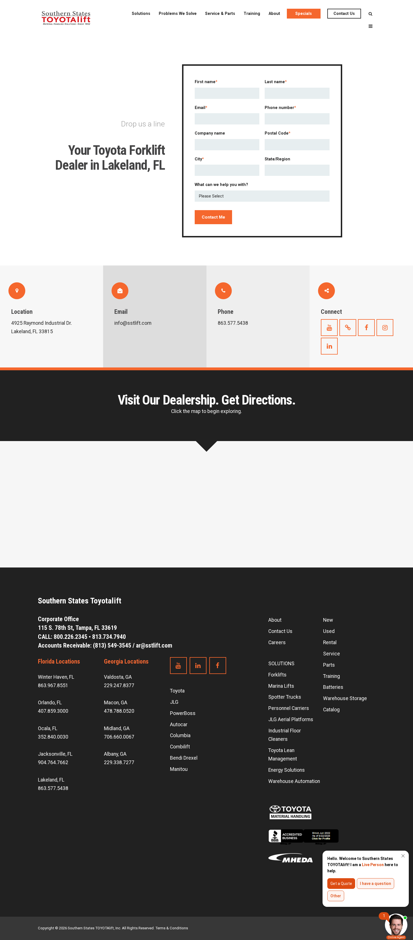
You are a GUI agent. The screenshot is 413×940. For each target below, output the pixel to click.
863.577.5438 (53, 788)
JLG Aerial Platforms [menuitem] (290, 719)
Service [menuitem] (331, 654)
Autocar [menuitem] (178, 724)
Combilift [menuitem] (180, 747)
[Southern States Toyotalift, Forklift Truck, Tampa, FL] (303, 841)
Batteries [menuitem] (333, 687)
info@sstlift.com (132, 323)
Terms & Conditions (171, 928)
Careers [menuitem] (277, 642)
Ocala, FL (47, 728)
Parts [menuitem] (329, 665)
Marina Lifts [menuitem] (281, 686)
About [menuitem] (274, 13)
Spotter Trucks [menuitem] (284, 697)
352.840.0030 (53, 737)
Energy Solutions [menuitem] (286, 770)
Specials (303, 13)
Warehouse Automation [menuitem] (294, 781)
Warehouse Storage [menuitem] (345, 698)
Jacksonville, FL (55, 754)
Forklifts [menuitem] (277, 675)
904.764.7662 (53, 762)
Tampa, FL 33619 (78, 627)
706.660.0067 (119, 737)
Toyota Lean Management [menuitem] (282, 755)
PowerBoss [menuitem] (183, 713)
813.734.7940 (109, 636)
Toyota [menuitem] (177, 691)
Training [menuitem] (252, 13)
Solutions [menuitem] (141, 13)
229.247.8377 (119, 685)
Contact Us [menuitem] (280, 631)
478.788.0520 (119, 711)
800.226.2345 (70, 636)
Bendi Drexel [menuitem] (184, 758)
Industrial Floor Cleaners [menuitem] (284, 735)
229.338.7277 (119, 762)
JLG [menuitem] (174, 702)
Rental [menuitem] (330, 642)
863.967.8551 (53, 685)
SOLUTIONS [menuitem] (281, 663)
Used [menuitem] (329, 631)
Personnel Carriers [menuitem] (288, 708)
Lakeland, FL (51, 780)
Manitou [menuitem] (179, 769)
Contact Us (344, 13)
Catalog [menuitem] (331, 709)
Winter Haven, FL (56, 677)
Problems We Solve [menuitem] (178, 13)
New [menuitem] (328, 620)
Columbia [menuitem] (180, 735)
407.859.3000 (53, 711)
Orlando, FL (50, 702)
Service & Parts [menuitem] (220, 13)
